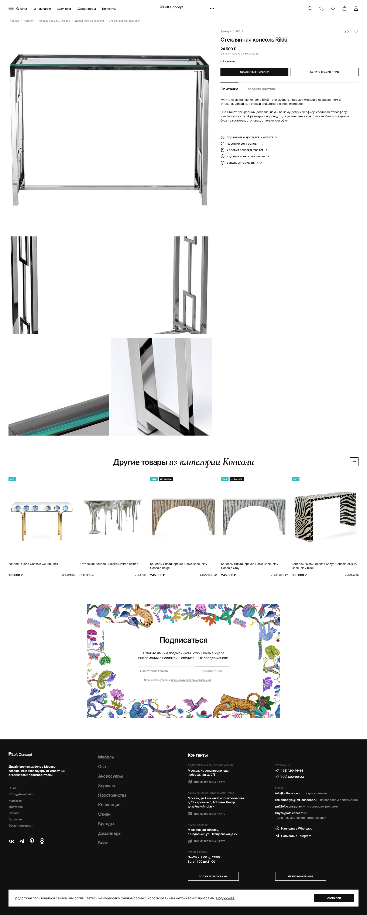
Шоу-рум (64, 8)
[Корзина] (344, 8)
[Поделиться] (346, 31)
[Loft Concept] (183, 9)
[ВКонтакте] (11, 841)
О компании (42, 8)
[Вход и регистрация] (356, 8)
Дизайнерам (86, 8)
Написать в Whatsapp (297, 828)
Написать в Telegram (296, 836)
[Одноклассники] (42, 841)
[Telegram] (22, 841)
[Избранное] (333, 8)
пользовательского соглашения (191, 680)
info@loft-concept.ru (289, 793)
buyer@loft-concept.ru (291, 813)
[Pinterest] (32, 841)
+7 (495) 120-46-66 (289, 770)
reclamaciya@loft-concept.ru (295, 800)
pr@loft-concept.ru (288, 806)
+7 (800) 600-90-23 (289, 776)
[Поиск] (310, 8)
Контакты (109, 8)
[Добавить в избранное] (356, 31)
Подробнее (225, 898)
